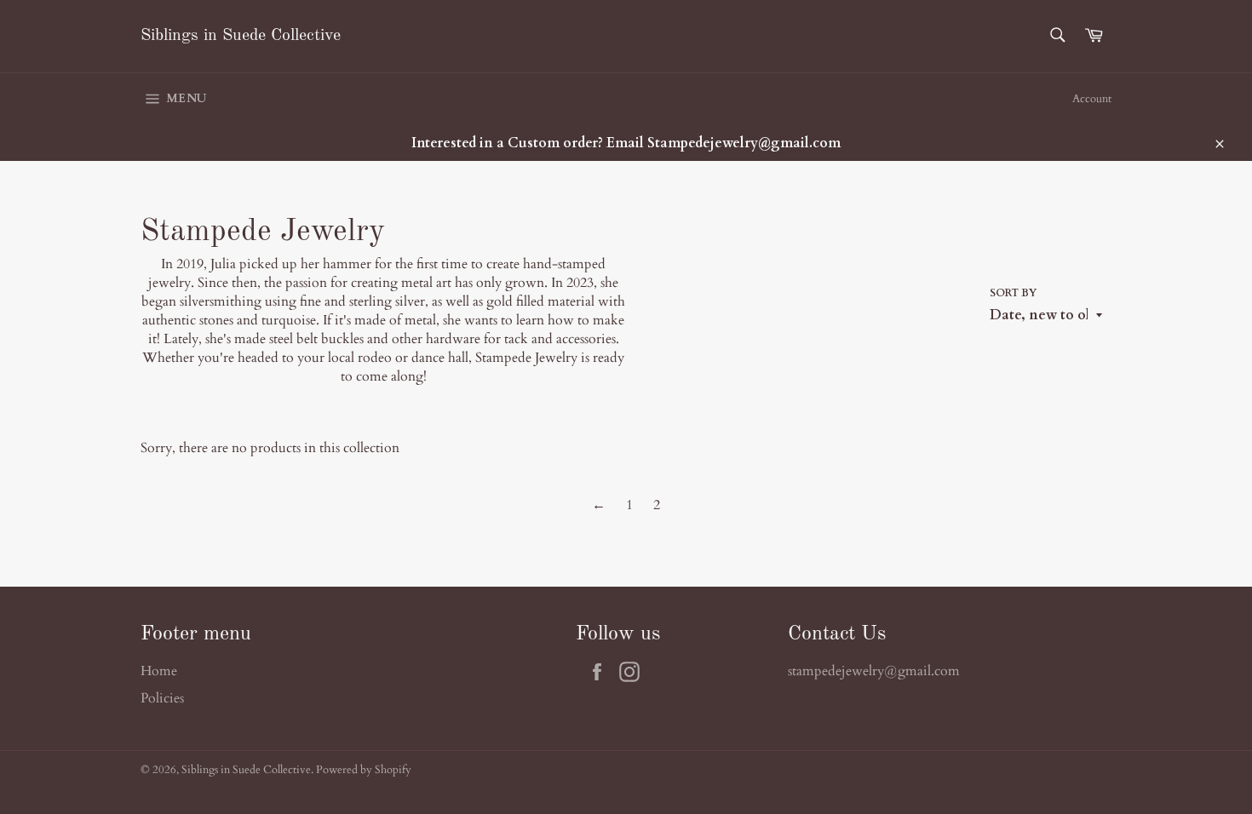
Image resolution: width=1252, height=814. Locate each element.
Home (159, 671)
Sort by (1013, 293)
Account (1091, 98)
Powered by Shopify (363, 769)
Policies (162, 698)
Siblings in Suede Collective (241, 35)
